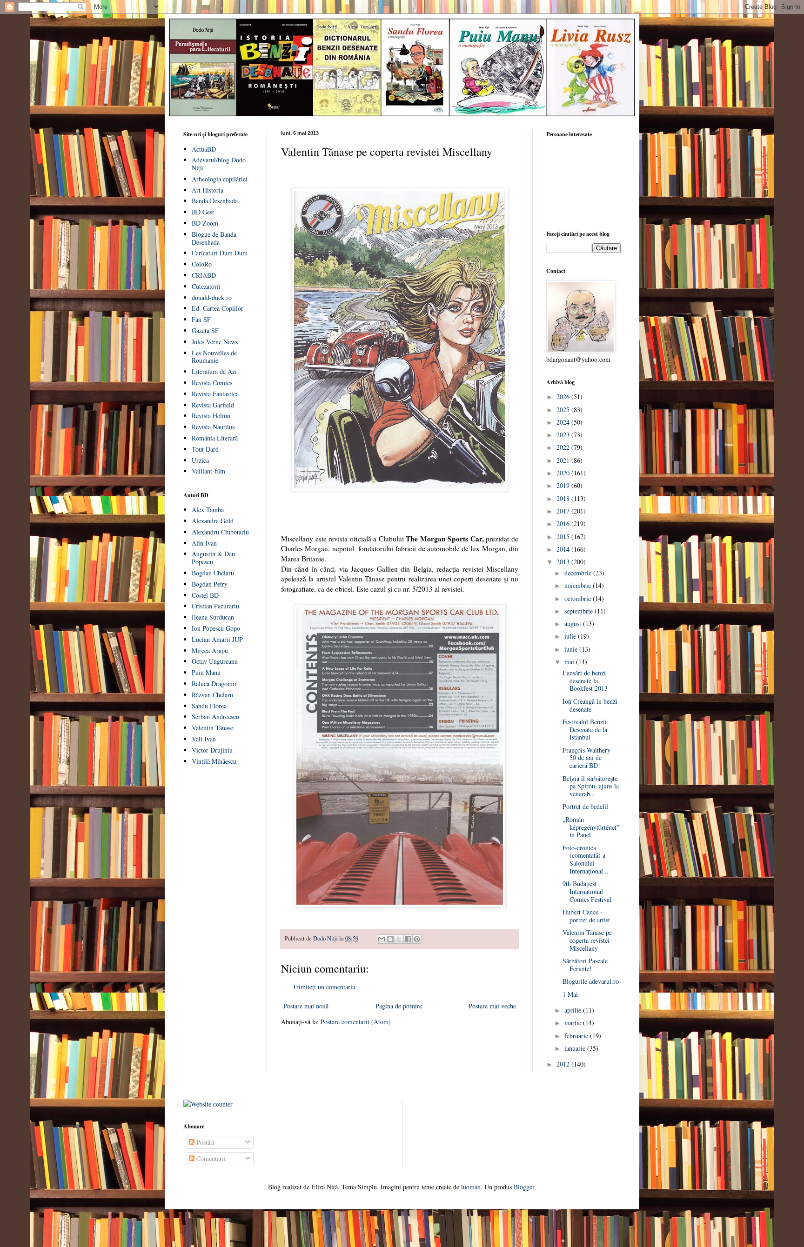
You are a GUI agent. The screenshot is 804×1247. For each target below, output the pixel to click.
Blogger (524, 1186)
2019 (563, 485)
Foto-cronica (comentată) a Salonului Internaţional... (586, 859)
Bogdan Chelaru (213, 572)
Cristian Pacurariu (215, 605)
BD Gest (203, 211)
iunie (571, 649)
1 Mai (570, 994)
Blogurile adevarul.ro (591, 981)
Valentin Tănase (212, 727)
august (573, 623)
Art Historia (207, 190)
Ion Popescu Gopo (216, 628)
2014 (563, 549)
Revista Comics (212, 382)
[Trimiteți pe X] (399, 939)
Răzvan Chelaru (212, 694)
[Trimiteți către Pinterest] (417, 939)
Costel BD (205, 595)
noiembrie (578, 585)
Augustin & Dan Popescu (213, 557)
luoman (471, 1186)
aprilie (573, 1010)
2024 (563, 422)
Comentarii (210, 1158)
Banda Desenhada (215, 200)
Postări (204, 1142)
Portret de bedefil (585, 806)
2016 (563, 523)
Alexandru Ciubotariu (220, 531)
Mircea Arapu (210, 650)
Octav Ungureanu (215, 661)
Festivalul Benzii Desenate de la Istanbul (585, 729)
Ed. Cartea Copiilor (217, 308)
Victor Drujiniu (212, 750)
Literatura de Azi (214, 371)
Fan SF (201, 319)
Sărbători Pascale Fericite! (585, 964)
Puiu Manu (206, 672)
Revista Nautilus (213, 426)
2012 (563, 1064)
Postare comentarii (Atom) (356, 1021)
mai (570, 661)
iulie (571, 636)
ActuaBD (204, 149)
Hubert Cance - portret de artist (586, 915)
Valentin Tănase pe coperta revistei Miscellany (587, 940)
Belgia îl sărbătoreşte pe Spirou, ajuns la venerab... (591, 786)
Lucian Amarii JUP (217, 639)
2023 (563, 434)
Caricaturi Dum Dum (220, 252)
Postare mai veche (492, 1005)
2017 (563, 511)
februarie (577, 1035)
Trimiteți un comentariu (324, 986)
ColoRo (202, 264)
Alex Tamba (208, 509)
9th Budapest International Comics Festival (587, 891)
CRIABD (204, 275)
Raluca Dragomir (214, 683)
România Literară (215, 437)
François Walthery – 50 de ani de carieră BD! (589, 758)
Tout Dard (205, 449)
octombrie (578, 598)
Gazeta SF (205, 330)
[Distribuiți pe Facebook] (408, 939)
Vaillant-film (208, 471)
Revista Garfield (213, 404)
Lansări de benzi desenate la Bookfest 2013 (585, 680)
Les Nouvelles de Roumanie (214, 356)
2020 (563, 472)
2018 (563, 498)
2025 (563, 409)
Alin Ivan (204, 543)
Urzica (200, 460)
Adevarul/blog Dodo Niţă (219, 163)
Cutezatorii (206, 286)
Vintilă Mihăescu (214, 761)
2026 (563, 396)
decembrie (578, 572)
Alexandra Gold (213, 520)
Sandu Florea (209, 705)
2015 (563, 536)
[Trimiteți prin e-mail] (381, 939)
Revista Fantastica (215, 393)
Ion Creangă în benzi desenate (590, 705)
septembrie (579, 611)
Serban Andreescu (215, 716)
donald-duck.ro (212, 297)
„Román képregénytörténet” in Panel (591, 827)
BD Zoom (205, 223)
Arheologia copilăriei (220, 178)
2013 (563, 561)
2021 (563, 460)
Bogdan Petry (210, 584)
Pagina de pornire (398, 1005)
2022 (563, 447)
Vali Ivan (204, 738)
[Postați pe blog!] (390, 939)
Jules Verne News (215, 341)
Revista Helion (211, 415)
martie (573, 1022)
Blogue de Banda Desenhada (214, 238)
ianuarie (575, 1048)
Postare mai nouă (305, 1005)
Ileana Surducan (213, 617)
